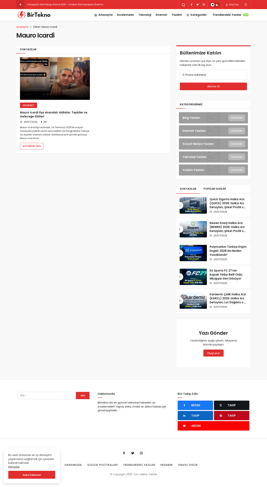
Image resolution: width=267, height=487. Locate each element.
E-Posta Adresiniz (194, 75)
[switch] (215, 4)
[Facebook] (191, 4)
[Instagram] (204, 4)
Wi (28, 4)
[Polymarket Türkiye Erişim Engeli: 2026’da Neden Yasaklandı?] (193, 253)
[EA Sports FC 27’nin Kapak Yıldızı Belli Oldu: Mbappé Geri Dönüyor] (193, 277)
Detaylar (14, 467)
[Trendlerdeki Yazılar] (20, 4)
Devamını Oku (32, 146)
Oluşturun (213, 353)
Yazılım (177, 15)
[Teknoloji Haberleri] (34, 15)
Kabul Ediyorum (32, 474)
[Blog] (213, 117)
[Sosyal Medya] (213, 144)
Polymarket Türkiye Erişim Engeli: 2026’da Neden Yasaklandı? (228, 251)
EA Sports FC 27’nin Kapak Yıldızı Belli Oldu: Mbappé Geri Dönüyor (226, 274)
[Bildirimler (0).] (246, 4)
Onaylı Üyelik (188, 465)
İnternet (161, 15)
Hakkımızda (73, 465)
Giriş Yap (233, 4)
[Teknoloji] (213, 157)
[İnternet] (213, 130)
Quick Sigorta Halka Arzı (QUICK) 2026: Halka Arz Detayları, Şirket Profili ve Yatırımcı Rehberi (227, 205)
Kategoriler (199, 15)
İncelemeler (125, 15)
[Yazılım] (213, 170)
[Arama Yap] (183, 5)
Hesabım (166, 465)
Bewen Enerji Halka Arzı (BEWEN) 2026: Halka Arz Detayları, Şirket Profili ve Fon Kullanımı (227, 229)
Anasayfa (105, 15)
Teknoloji (144, 15)
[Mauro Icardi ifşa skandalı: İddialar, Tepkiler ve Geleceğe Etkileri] (55, 78)
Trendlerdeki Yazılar (230, 15)
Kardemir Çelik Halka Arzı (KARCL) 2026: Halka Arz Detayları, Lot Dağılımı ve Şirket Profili (228, 300)
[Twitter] (198, 4)
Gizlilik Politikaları (102, 465)
